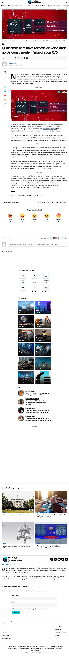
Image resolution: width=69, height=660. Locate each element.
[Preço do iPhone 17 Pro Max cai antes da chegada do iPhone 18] (21, 393)
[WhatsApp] (34, 290)
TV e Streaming (24, 380)
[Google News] (46, 290)
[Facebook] (23, 278)
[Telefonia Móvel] (43, 363)
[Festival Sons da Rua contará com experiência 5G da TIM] (51, 533)
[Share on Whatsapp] (18, 58)
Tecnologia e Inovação (32, 398)
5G (3, 43)
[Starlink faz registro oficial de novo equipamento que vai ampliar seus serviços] (21, 402)
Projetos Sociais (24, 338)
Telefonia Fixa (23, 366)
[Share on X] (15, 58)
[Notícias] (43, 377)
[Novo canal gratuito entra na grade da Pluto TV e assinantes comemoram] (21, 410)
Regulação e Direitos (43, 338)
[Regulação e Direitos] (43, 335)
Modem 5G (21, 195)
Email (13, 602)
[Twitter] (62, 559)
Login (65, 238)
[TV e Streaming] (26, 377)
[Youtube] (23, 290)
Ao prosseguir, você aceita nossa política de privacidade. (30, 609)
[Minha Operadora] (34, 2)
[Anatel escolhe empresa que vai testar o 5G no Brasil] (18, 533)
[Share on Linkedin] (21, 58)
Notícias (39, 380)
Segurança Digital (24, 352)
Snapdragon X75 (38, 195)
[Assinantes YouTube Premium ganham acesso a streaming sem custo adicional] (21, 418)
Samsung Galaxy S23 (50, 129)
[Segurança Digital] (26, 349)
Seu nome (15, 595)
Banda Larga (40, 310)
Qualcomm (35, 74)
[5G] (26, 307)
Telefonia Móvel (41, 366)
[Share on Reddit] (24, 58)
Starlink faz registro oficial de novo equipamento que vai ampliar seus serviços (37, 402)
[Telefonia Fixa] (26, 363)
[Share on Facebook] (13, 58)
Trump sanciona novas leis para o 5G (15, 515)
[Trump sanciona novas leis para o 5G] (18, 502)
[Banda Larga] (43, 307)
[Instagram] (46, 278)
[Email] (27, 58)
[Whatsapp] (51, 559)
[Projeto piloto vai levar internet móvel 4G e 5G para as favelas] (51, 502)
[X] (34, 278)
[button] (3, 2)
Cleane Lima (13, 63)
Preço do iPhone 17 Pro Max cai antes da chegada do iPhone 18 (38, 394)
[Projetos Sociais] (26, 335)
